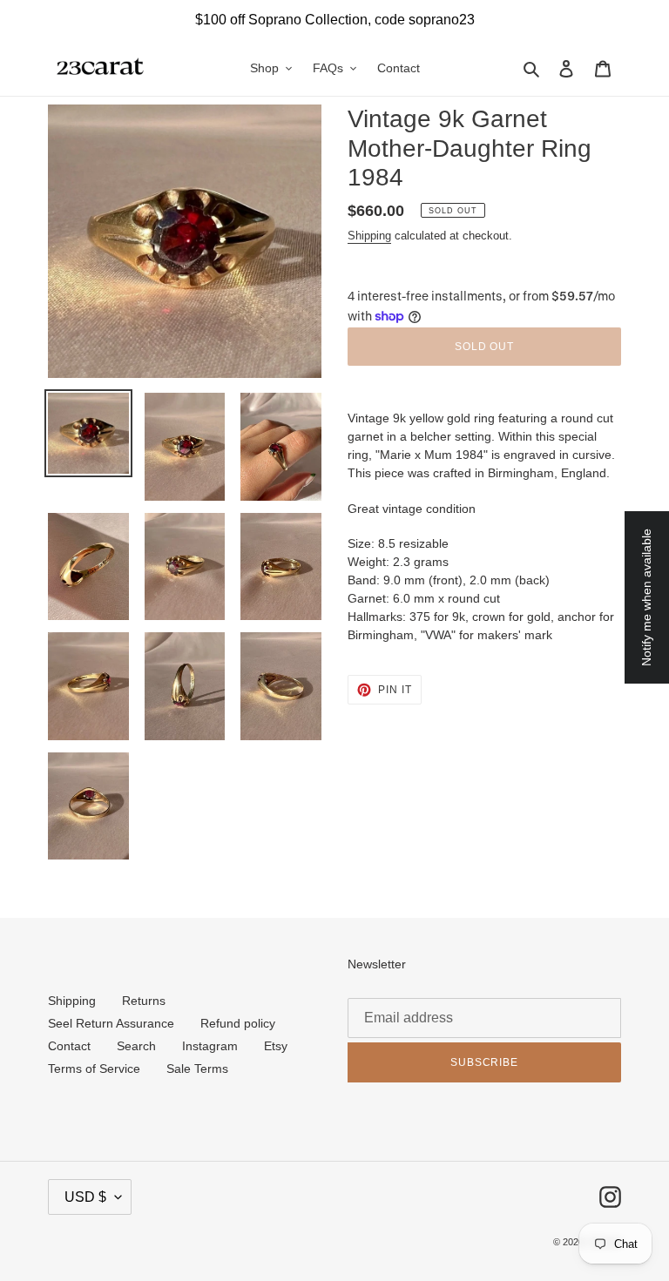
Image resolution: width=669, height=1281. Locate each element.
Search (136, 1046)
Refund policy (237, 1023)
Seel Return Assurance (111, 1023)
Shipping (369, 235)
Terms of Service (94, 1068)
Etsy (275, 1046)
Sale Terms (197, 1068)
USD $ (85, 1197)
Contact (69, 1046)
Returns (144, 1001)
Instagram (210, 1046)
